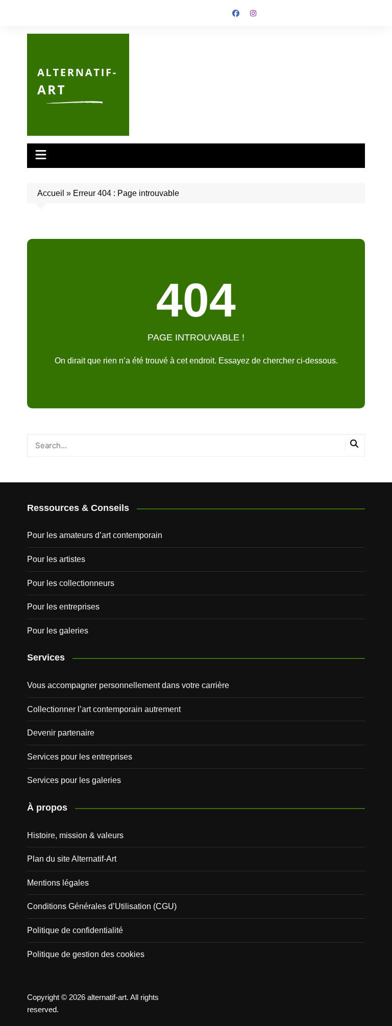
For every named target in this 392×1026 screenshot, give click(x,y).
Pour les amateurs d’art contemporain (94, 535)
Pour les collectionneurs (70, 583)
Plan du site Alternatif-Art (71, 858)
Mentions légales (58, 882)
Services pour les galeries (74, 780)
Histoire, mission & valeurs (75, 835)
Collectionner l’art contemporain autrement (104, 709)
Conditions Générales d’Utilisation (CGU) (102, 906)
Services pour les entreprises (79, 756)
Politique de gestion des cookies (85, 954)
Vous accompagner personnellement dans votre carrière (128, 685)
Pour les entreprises (63, 606)
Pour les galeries (57, 630)
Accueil (50, 193)
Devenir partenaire (60, 732)
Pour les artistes (56, 559)
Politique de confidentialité (75, 930)
